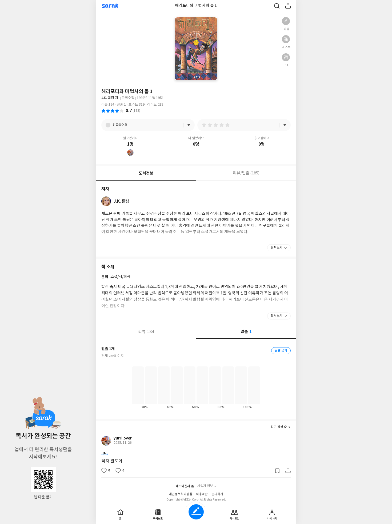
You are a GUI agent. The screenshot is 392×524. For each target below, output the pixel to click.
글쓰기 (196, 511)
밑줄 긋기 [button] (281, 350)
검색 (276, 6)
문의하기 (217, 494)
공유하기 (288, 6)
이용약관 (202, 494)
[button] (286, 21)
